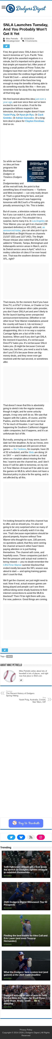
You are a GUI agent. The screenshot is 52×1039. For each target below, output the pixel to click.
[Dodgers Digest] (26, 7)
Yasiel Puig (9, 115)
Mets (31, 452)
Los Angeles (38, 221)
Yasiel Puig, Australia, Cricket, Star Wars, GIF (32, 700)
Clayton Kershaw (34, 121)
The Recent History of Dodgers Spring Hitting (20, 693)
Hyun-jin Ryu (26, 115)
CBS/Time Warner (12, 565)
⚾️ (26, 823)
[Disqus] (26, 781)
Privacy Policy (26, 1030)
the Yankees (20, 449)
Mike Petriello (12, 38)
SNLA (10, 656)
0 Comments (31, 41)
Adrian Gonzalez (25, 118)
